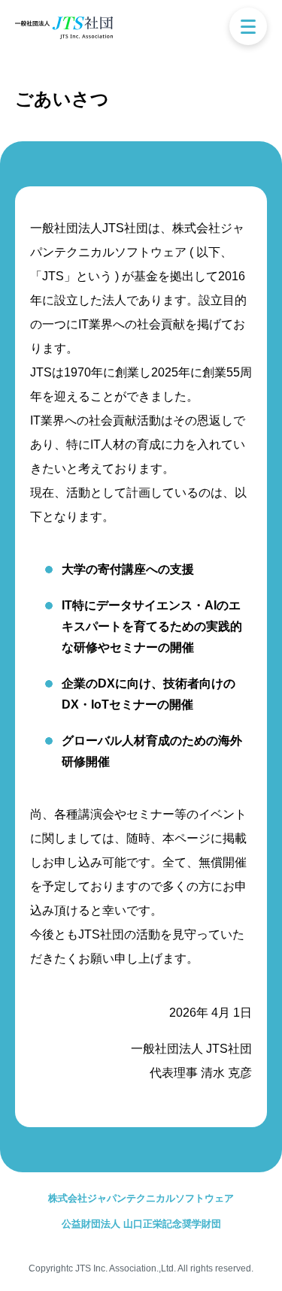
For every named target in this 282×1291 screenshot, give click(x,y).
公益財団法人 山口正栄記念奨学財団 (141, 1223)
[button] (248, 26)
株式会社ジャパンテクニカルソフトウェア (141, 1198)
